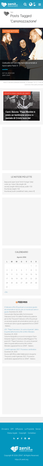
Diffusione (19, 429)
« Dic (6, 292)
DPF (12, 429)
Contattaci (32, 433)
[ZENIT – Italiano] (12, 4)
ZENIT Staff (6, 75)
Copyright (22, 433)
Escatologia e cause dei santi (17, 93)
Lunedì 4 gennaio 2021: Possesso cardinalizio (20, 349)
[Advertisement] (21, 148)
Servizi (38, 429)
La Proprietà (29, 429)
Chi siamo (5, 429)
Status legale (12, 433)
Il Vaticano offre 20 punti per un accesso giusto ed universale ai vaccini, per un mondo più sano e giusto (21, 309)
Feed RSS (22, 302)
